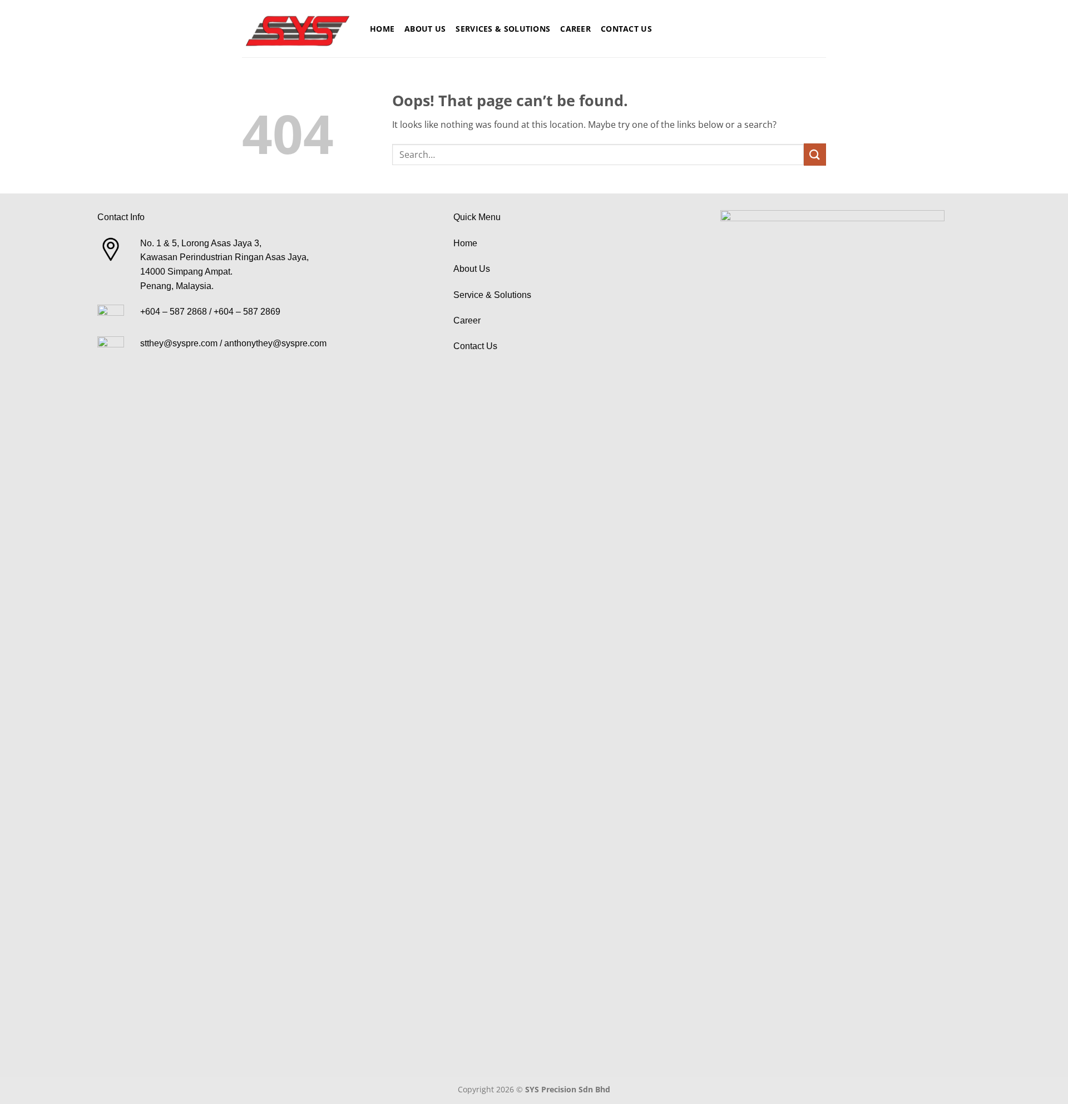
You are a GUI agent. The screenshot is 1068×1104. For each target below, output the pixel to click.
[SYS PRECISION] (297, 29)
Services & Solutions (503, 28)
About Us (425, 28)
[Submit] (815, 154)
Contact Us (626, 28)
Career (575, 28)
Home (382, 28)
